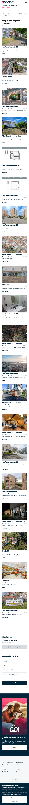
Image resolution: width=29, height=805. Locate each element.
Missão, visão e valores (6, 767)
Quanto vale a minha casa (7, 762)
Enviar (14, 682)
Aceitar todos (14, 802)
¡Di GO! (14, 748)
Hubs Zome (18, 764)
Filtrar (20, 13)
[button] (5, 666)
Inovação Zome (19, 762)
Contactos (18, 769)
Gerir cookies (14, 798)
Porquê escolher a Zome (7, 764)
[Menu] (26, 2)
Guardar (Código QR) (15, 647)
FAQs (17, 771)
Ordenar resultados (8, 14)
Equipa (17, 767)
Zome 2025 (14, 779)
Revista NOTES (5, 771)
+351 (9, 641)
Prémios (3, 769)
